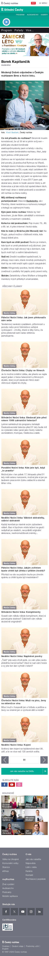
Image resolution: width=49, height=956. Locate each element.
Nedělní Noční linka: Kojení (16, 744)
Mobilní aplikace (10, 896)
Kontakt (29, 875)
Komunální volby (10, 863)
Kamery (44, 15)
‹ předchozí (5, 760)
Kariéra (29, 871)
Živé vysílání (8, 884)
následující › (44, 760)
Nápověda (31, 863)
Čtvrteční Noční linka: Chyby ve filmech (23, 370)
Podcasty (6, 892)
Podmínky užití (32, 946)
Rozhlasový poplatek (36, 879)
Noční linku (28, 75)
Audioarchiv (32, 15)
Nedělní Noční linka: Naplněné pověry (21, 656)
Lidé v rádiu (31, 867)
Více (30, 30)
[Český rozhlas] (9, 3)
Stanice (6, 867)
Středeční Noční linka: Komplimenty (21, 612)
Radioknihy (32, 201)
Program (20, 15)
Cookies (5, 946)
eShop (5, 871)
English (5, 949)
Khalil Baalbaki (12, 132)
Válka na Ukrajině (10, 859)
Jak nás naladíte (33, 859)
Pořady (19, 30)
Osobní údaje (18, 946)
